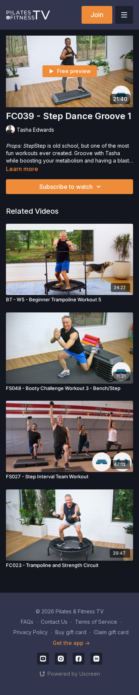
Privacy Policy (30, 632)
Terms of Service (96, 622)
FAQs (27, 622)
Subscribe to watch (66, 186)
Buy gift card (70, 632)
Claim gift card (111, 632)
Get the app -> (71, 643)
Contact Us (54, 622)
